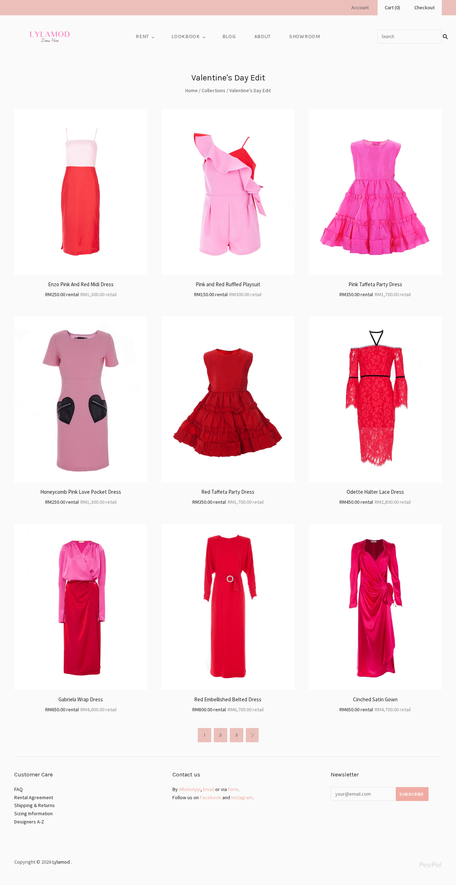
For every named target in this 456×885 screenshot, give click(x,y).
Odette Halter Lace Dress (375, 491)
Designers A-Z (29, 821)
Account (360, 7)
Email (208, 789)
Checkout (424, 7)
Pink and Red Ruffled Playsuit (228, 284)
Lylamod (61, 862)
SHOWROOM (304, 36)
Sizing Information (33, 813)
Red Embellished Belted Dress (227, 699)
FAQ (18, 789)
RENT (142, 36)
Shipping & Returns (34, 805)
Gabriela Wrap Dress (80, 699)
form (233, 789)
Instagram (242, 797)
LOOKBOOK (185, 36)
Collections (214, 90)
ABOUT (262, 36)
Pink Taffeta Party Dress (375, 284)
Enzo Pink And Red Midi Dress (81, 284)
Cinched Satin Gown (375, 699)
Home (191, 90)
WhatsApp (190, 789)
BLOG (229, 36)
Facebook (210, 797)
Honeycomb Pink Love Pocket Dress (80, 491)
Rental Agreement (33, 797)
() (392, 7)
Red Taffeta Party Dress (227, 491)
